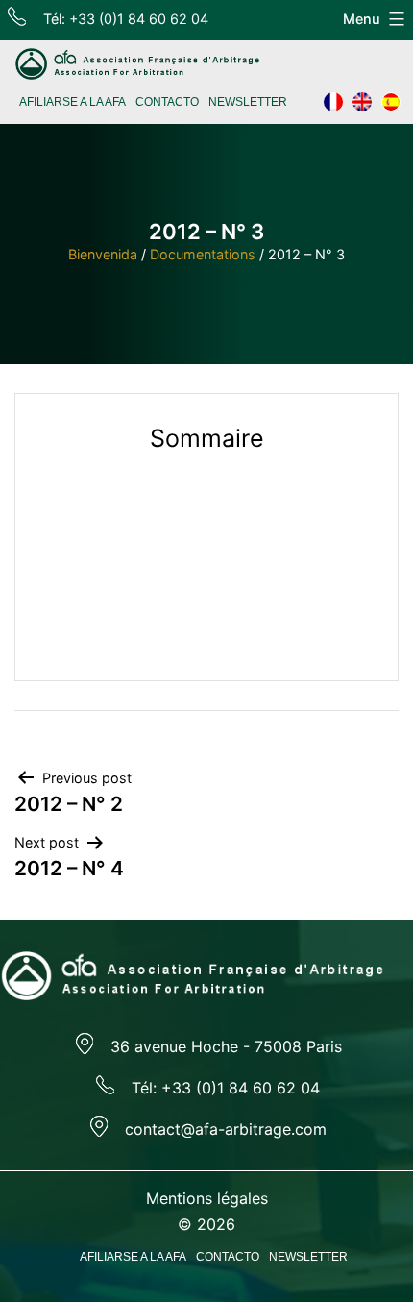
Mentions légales (207, 1198)
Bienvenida (102, 254)
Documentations (202, 254)
